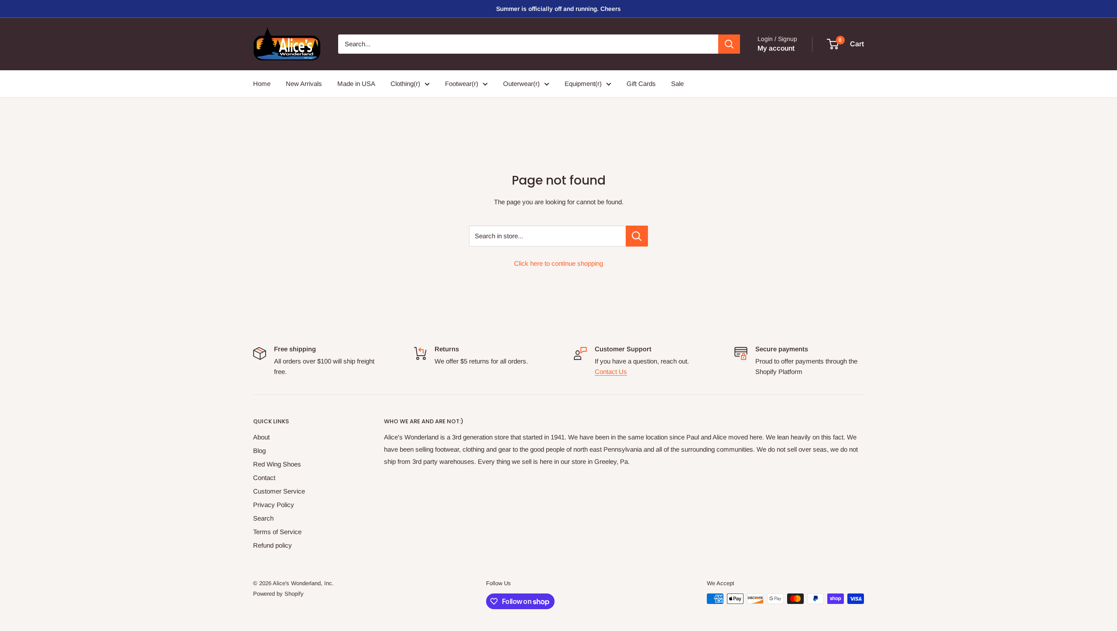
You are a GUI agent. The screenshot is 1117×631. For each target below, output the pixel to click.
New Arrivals (304, 83)
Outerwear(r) (521, 83)
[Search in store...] (637, 236)
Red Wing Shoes (277, 464)
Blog (259, 450)
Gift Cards (641, 83)
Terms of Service (277, 531)
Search (263, 518)
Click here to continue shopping (558, 263)
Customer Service (279, 491)
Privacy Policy (273, 504)
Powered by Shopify (278, 593)
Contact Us (611, 371)
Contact (264, 477)
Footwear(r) (461, 83)
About (261, 437)
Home (262, 83)
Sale (677, 83)
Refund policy (272, 545)
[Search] (729, 44)
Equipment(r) (583, 83)
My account (776, 48)
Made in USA (356, 83)
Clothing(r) (405, 83)
